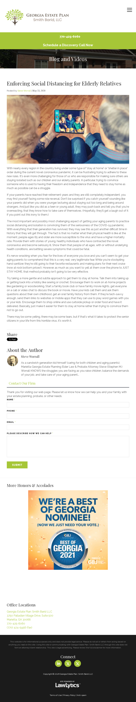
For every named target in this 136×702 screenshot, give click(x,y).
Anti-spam (81, 695)
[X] (68, 663)
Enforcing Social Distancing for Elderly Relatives (64, 83)
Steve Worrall (24, 90)
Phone (11, 411)
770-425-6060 (70, 36)
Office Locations (21, 604)
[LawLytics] (68, 684)
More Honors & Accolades (30, 485)
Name (11, 399)
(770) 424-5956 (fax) (19, 627)
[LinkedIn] (58, 663)
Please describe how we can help (30, 433)
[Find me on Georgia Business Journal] (68, 530)
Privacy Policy (69, 695)
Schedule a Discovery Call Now (68, 45)
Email (11, 422)
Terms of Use (56, 695)
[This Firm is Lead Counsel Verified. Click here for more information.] (19, 584)
